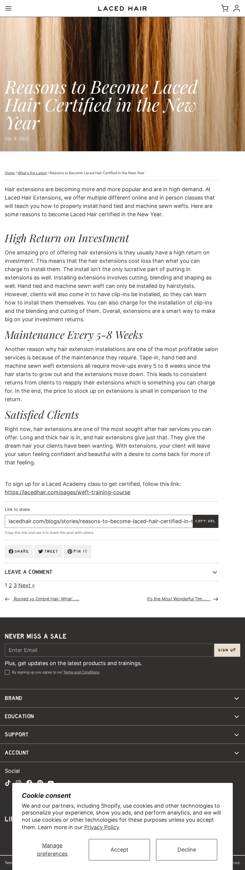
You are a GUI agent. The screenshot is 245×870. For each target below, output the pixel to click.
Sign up (227, 650)
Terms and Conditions (81, 672)
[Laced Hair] (122, 8)
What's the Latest (32, 173)
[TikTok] (8, 783)
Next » (26, 585)
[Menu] (11, 8)
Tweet (51, 551)
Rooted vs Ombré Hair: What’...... (46, 598)
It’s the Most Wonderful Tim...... (179, 598)
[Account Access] (235, 8)
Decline (186, 849)
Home (10, 173)
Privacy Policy (101, 827)
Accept (119, 849)
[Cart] (223, 8)
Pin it (81, 551)
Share (22, 551)
